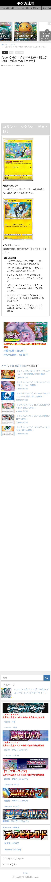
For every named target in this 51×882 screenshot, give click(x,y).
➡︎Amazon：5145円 (16, 354)
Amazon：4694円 (11, 785)
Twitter (25, 873)
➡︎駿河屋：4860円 (15, 350)
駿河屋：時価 (9, 722)
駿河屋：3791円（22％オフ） (16, 779)
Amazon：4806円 (11, 827)
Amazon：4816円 (11, 755)
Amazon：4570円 (13, 850)
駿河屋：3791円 (12, 843)
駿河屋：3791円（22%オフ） (16, 750)
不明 (11, 52)
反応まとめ (19, 52)
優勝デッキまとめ (17, 8)
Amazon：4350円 (11, 806)
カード (5, 52)
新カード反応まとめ (33, 8)
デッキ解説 (5, 8)
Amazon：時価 (10, 727)
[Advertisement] (25, 96)
